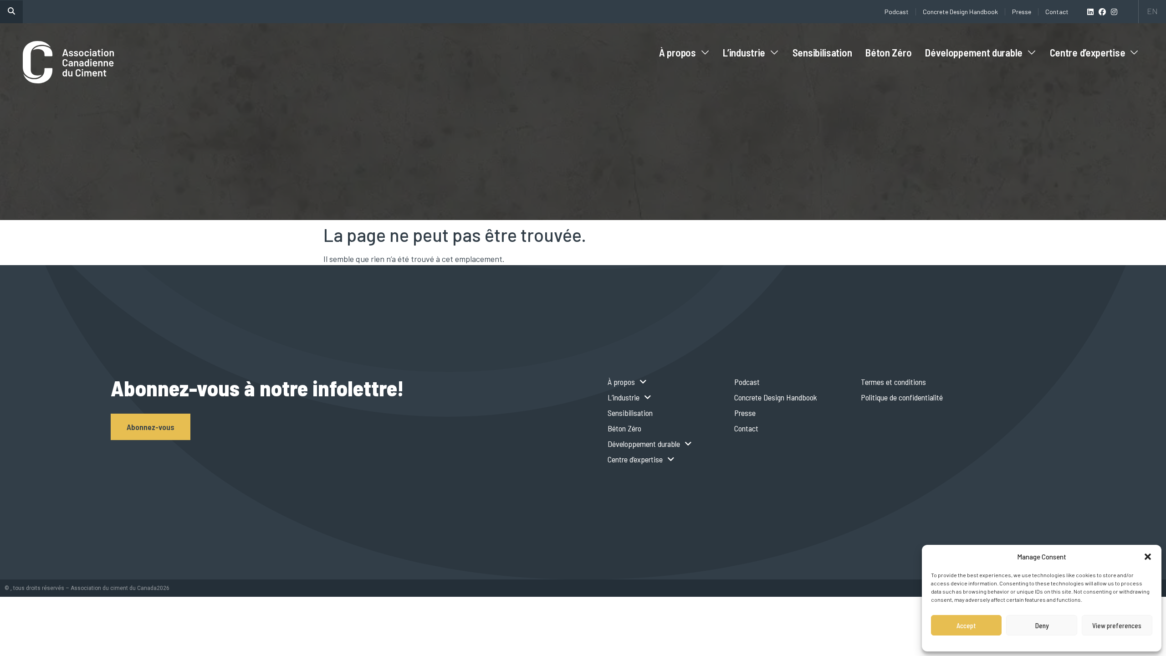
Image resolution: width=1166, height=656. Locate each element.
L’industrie (744, 52)
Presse (1021, 11)
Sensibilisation (822, 52)
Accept (966, 625)
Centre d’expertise (1087, 52)
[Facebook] (1102, 12)
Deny (1041, 625)
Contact (1057, 11)
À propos (677, 52)
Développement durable (974, 52)
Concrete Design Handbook (960, 11)
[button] (1147, 556)
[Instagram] (1114, 12)
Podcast (897, 11)
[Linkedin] (1090, 12)
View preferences (1116, 625)
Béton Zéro (888, 52)
